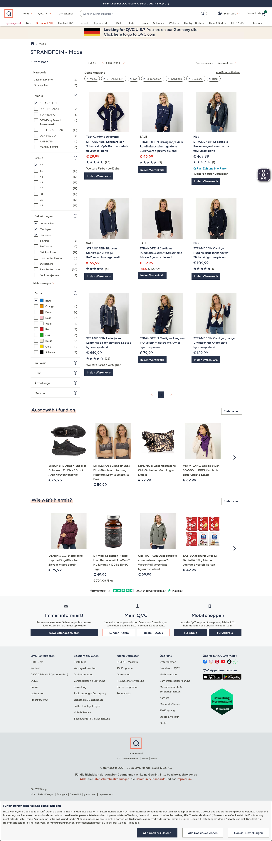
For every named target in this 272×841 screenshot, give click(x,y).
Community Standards (150, 779)
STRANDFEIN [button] (114, 78)
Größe (38, 158)
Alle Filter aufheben (228, 72)
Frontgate (62, 794)
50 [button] (135, 78)
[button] (225, 13)
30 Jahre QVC (44, 22)
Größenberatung (83, 674)
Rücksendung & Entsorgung (90, 693)
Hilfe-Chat (37, 661)
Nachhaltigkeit (168, 674)
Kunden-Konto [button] (119, 633)
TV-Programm (125, 668)
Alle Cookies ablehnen (203, 833)
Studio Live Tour (169, 716)
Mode (131, 22)
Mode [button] (93, 78)
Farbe (38, 293)
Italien (145, 758)
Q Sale (118, 22)
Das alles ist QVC (170, 668)
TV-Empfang (167, 710)
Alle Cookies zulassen (157, 833)
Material (40, 393)
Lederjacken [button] (153, 78)
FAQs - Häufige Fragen (87, 705)
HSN (33, 794)
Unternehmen (168, 661)
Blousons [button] (196, 78)
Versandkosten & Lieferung (89, 680)
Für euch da (123, 693)
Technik (257, 22)
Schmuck (158, 22)
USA (118, 758)
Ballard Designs (46, 794)
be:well (84, 22)
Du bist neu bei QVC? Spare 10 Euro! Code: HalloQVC (135, 3)
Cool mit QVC (66, 22)
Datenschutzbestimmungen (110, 779)
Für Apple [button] (190, 633)
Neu (28, 22)
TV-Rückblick (65, 13)
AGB (83, 779)
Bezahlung (80, 687)
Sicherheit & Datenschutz (88, 699)
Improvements (106, 794)
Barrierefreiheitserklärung (175, 680)
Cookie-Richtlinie (128, 822)
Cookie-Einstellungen (248, 833)
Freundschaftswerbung (130, 680)
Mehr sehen (231, 411)
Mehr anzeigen (42, 283)
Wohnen (174, 22)
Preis (37, 373)
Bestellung (80, 661)
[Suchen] (203, 13)
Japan (154, 758)
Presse (34, 687)
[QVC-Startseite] (32, 44)
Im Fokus (40, 363)
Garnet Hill (75, 794)
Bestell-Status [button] (153, 633)
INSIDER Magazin (127, 661)
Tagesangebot (12, 22)
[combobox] (139, 13)
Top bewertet (101, 22)
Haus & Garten (217, 22)
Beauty (144, 22)
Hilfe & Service (82, 712)
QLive (34, 680)
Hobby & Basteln (194, 22)
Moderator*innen (170, 704)
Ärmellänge (42, 383)
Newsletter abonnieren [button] (64, 633)
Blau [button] (215, 78)
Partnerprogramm (127, 687)
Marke (38, 96)
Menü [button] (25, 13)
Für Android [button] (225, 633)
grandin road (90, 794)
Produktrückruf (39, 699)
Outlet (163, 723)
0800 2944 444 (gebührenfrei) (49, 674)
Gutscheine (123, 674)
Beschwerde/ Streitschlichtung (92, 718)
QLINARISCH (239, 22)
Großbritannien (131, 758)
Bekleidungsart (44, 216)
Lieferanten (37, 693)
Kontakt (35, 668)
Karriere (164, 697)
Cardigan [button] (176, 78)
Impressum (184, 779)
